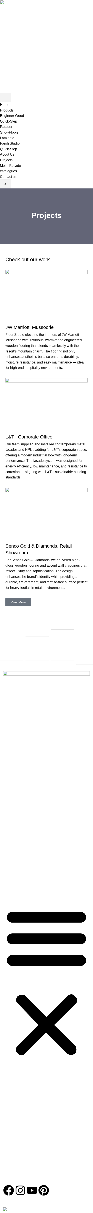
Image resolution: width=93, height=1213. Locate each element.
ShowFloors (9, 132)
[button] (46, 982)
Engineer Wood (12, 116)
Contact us (8, 177)
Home (4, 105)
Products (7, 110)
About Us (7, 154)
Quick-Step (8, 121)
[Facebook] (8, 1190)
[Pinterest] (43, 1190)
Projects (6, 160)
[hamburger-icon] (5, 97)
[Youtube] (32, 1190)
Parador (6, 127)
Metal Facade (10, 165)
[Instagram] (20, 1190)
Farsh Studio (10, 143)
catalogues (8, 171)
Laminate (7, 138)
